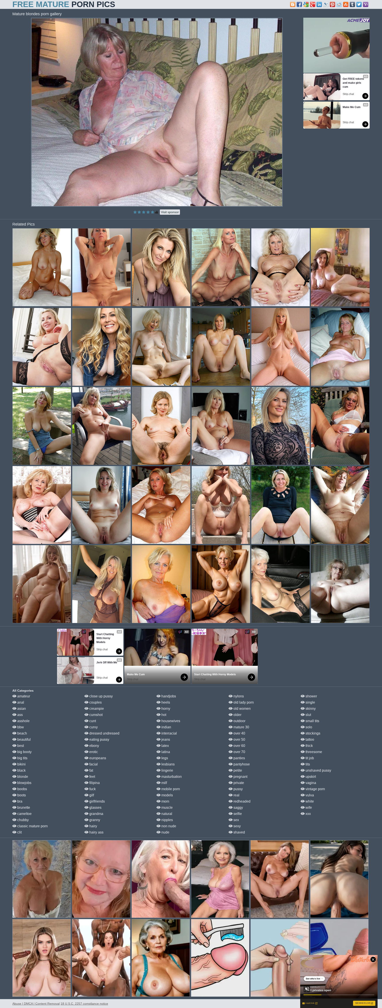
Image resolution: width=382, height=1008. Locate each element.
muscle (166, 807)
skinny (310, 708)
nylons (238, 696)
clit (19, 832)
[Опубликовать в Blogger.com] (292, 4)
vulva (309, 795)
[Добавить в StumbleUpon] (345, 4)
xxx (308, 814)
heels (165, 702)
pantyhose (241, 764)
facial (93, 764)
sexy (237, 826)
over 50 (239, 739)
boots (21, 795)
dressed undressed (103, 733)
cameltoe (24, 814)
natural (166, 814)
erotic (93, 752)
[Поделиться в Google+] (312, 4)
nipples (166, 820)
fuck (92, 789)
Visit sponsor (170, 212)
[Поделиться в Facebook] (299, 4)
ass (19, 715)
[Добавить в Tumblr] (352, 4)
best (20, 746)
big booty (24, 752)
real (236, 795)
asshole (23, 721)
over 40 (239, 733)
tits (307, 764)
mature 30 (241, 727)
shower (311, 696)
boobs (21, 789)
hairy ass (95, 832)
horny (165, 708)
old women (242, 708)
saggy (238, 807)
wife (308, 807)
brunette (23, 807)
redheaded (241, 801)
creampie (96, 708)
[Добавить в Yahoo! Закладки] (365, 4)
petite (237, 770)
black (21, 770)
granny (94, 820)
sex (236, 820)
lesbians (167, 764)
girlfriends (96, 801)
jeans (165, 739)
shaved (239, 832)
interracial (168, 733)
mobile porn (170, 789)
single (310, 702)
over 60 (239, 746)
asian (21, 708)
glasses (94, 807)
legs (164, 758)
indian (165, 727)
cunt (92, 721)
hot (163, 715)
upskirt (310, 776)
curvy (93, 727)
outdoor (239, 721)
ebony (93, 746)
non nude (168, 826)
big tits (21, 758)
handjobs (168, 696)
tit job (309, 758)
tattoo (309, 739)
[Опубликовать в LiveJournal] (326, 4)
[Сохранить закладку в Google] (306, 4)
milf (163, 783)
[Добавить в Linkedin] (319, 4)
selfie (237, 814)
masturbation (171, 776)
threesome (313, 752)
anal (20, 702)
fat (90, 770)
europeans (97, 758)
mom (164, 801)
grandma (95, 814)
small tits (312, 721)
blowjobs (23, 783)
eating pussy (98, 739)
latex (164, 746)
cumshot (95, 715)
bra (19, 801)
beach (21, 733)
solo (308, 727)
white (309, 801)
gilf (91, 795)
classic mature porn (32, 826)
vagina (310, 783)
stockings (312, 733)
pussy (238, 789)
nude (164, 832)
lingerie (166, 770)
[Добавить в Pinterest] (332, 4)
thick (309, 746)
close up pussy (100, 696)
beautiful (23, 739)
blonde (22, 776)
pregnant (240, 776)
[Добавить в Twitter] (359, 4)
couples (95, 702)
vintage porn (315, 789)
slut (308, 715)
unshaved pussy (318, 770)
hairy (92, 826)
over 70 (239, 752)
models (166, 795)
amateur (23, 696)
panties (239, 758)
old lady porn (243, 702)
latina (165, 752)
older (237, 715)
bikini (21, 764)
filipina (94, 783)
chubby (22, 820)
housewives (170, 721)
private (238, 783)
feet (91, 776)
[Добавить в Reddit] (339, 4)
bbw (20, 727)
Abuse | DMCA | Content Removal (36, 1003)
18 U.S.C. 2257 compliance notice (84, 1003)
